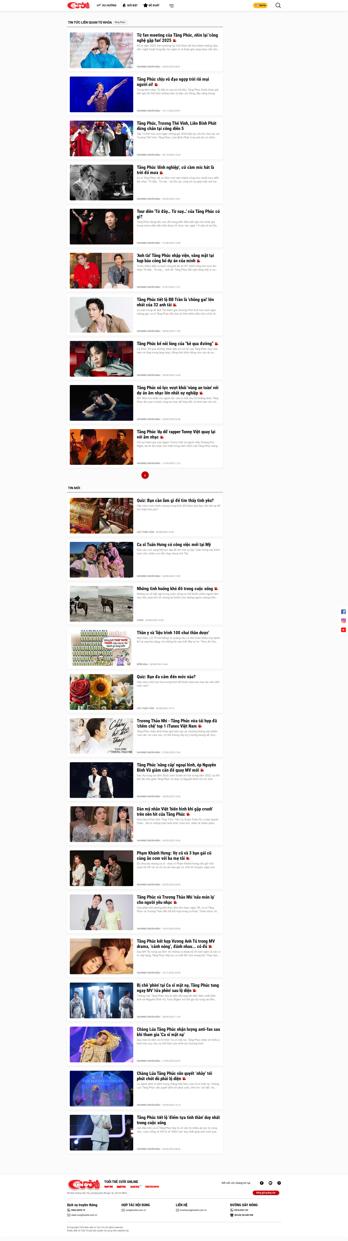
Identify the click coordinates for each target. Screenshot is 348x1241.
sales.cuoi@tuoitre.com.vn (84, 1215)
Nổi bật (132, 5)
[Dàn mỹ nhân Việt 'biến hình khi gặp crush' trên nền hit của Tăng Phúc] (101, 824)
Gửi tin (262, 5)
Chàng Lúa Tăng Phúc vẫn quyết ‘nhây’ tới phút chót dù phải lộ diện (174, 1076)
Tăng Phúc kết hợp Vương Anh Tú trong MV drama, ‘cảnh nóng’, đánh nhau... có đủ (176, 944)
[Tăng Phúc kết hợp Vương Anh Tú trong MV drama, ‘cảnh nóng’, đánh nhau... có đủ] (101, 956)
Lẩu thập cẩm (145, 532)
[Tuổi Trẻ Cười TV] (270, 1183)
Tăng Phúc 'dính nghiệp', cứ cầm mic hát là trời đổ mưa (175, 170)
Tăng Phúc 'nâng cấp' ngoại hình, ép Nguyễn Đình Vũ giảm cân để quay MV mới (176, 767)
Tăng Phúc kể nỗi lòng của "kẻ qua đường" (175, 343)
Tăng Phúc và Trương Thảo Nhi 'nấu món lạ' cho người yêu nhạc (176, 899)
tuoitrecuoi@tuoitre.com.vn (193, 1210)
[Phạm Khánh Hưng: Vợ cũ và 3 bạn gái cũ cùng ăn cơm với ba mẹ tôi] (101, 868)
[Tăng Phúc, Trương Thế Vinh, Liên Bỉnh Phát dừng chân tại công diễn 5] (101, 139)
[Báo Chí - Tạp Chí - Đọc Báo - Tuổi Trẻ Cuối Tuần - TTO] (122, 1186)
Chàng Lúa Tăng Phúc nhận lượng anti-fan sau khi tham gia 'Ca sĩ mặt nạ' (178, 1032)
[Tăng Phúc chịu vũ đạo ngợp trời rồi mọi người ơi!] (101, 94)
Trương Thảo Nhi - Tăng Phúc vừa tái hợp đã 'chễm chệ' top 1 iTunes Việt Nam (177, 723)
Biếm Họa (142, 664)
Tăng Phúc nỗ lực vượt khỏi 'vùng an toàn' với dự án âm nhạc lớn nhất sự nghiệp (177, 390)
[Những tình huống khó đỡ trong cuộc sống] (101, 604)
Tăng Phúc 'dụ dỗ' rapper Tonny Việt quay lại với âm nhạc (176, 434)
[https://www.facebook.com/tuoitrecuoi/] (262, 1183)
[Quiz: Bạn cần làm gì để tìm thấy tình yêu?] (101, 516)
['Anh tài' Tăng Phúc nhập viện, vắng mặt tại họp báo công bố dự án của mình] (101, 271)
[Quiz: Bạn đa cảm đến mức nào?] (101, 692)
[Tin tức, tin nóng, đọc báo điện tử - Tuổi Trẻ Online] (109, 1186)
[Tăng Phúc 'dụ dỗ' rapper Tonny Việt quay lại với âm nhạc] (101, 447)
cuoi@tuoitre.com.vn (136, 1210)
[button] (171, 6)
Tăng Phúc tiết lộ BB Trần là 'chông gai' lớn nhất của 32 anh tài (175, 302)
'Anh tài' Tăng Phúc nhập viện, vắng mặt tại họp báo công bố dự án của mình (175, 258)
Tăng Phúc (120, 22)
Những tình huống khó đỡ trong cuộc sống (175, 588)
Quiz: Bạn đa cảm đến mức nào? (166, 676)
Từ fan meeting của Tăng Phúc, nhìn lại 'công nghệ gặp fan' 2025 (177, 37)
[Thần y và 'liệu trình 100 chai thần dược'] (101, 648)
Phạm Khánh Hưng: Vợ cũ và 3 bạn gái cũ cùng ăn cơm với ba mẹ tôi (174, 855)
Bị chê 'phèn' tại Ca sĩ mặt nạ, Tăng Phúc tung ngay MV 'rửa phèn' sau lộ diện (178, 988)
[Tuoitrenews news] (152, 1186)
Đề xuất (154, 5)
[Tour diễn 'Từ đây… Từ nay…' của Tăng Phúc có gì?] (101, 227)
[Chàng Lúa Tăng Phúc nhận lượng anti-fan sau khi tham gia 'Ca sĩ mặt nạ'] (101, 1045)
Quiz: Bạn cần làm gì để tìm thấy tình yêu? (175, 500)
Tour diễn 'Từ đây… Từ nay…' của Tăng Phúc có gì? (178, 214)
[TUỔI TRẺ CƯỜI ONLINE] (84, 1185)
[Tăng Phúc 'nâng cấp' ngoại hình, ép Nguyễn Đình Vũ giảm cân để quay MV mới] (101, 780)
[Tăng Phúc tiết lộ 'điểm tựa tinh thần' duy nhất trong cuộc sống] (101, 1133)
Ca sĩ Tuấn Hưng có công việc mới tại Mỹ (174, 544)
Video (140, 620)
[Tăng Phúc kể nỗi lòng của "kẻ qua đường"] (101, 359)
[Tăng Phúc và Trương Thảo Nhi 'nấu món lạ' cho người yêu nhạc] (101, 912)
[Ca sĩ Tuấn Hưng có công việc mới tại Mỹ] (101, 560)
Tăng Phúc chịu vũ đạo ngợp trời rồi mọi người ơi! (173, 82)
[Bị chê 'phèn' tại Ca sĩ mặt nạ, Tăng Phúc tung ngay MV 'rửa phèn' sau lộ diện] (101, 1000)
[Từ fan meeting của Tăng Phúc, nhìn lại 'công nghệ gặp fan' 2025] (101, 50)
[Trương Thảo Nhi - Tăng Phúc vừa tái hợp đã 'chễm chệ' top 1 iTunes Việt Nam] (101, 736)
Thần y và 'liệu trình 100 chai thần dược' (173, 632)
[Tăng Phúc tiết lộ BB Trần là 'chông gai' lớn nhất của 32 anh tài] (101, 315)
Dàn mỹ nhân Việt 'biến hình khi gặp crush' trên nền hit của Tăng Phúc (175, 811)
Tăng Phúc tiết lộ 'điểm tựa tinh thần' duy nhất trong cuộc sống (178, 1120)
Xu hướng (109, 5)
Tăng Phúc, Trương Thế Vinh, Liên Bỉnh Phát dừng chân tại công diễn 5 (176, 126)
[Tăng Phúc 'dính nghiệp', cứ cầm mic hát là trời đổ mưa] (101, 183)
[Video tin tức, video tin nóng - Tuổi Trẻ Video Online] (137, 1186)
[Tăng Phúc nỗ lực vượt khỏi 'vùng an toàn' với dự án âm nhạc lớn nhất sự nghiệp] (101, 403)
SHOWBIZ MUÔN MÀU (148, 66)
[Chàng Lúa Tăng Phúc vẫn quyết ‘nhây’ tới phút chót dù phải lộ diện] (101, 1089)
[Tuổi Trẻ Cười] (279, 1183)
